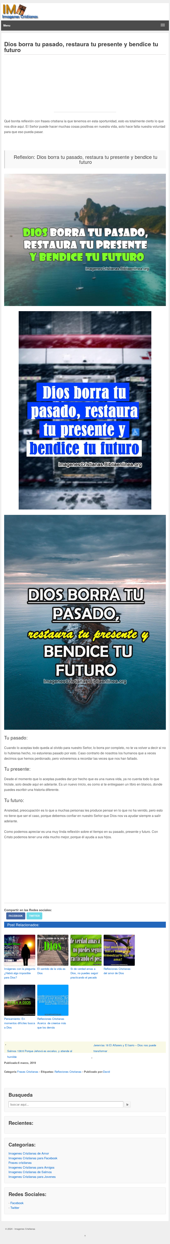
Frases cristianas (20, 1162)
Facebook (16, 915)
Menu (6, 25)
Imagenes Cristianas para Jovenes (32, 1176)
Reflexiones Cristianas (68, 1072)
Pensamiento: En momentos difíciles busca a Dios (19, 1023)
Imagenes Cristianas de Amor (28, 1153)
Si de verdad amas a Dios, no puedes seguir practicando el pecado (84, 973)
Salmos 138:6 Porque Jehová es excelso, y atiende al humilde (39, 1054)
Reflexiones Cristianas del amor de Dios (117, 971)
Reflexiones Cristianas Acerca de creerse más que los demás (51, 1023)
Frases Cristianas (27, 1072)
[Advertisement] (85, 86)
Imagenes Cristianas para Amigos (31, 1167)
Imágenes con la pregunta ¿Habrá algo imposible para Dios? (19, 973)
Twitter (34, 915)
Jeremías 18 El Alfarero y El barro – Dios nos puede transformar (125, 1048)
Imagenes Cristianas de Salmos (30, 1172)
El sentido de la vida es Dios (51, 971)
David (106, 1072)
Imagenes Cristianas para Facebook (32, 1158)
